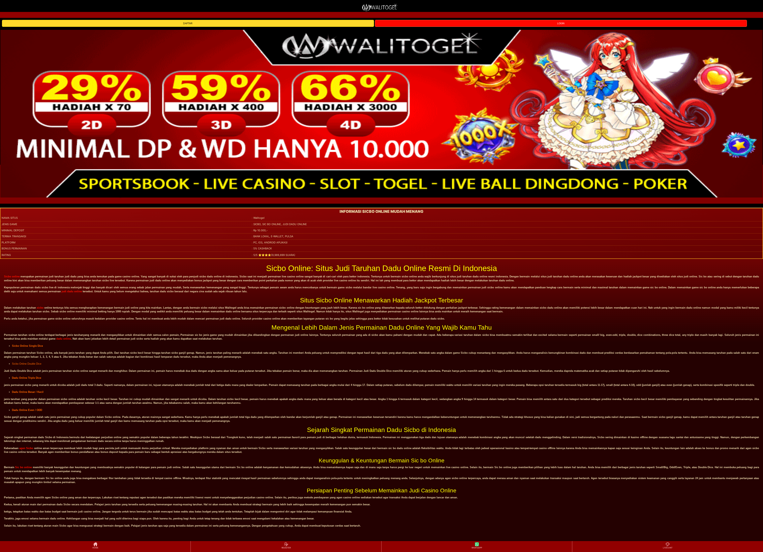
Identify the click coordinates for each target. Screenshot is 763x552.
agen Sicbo (26, 448)
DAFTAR (188, 23)
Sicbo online (12, 276)
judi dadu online (72, 291)
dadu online (63, 338)
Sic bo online (23, 467)
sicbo (40, 307)
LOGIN (561, 23)
